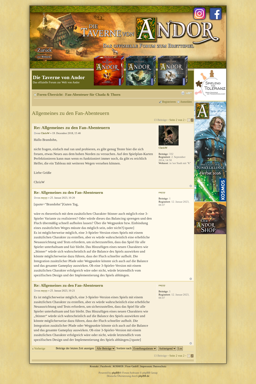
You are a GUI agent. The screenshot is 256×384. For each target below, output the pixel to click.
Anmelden (186, 101)
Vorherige (39, 348)
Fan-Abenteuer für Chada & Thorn (92, 94)
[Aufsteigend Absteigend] (170, 348)
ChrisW (45, 133)
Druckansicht (183, 93)
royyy (44, 197)
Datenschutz (159, 366)
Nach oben (191, 186)
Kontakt (94, 366)
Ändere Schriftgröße (189, 93)
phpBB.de (143, 375)
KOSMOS (118, 366)
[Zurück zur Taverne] (44, 52)
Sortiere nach (124, 348)
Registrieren (169, 101)
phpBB (116, 372)
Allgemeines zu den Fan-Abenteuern (70, 113)
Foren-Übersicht (50, 94)
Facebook (105, 366)
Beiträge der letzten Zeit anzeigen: (75, 348)
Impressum (146, 366)
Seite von (176, 119)
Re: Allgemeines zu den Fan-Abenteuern (72, 127)
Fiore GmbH (131, 366)
